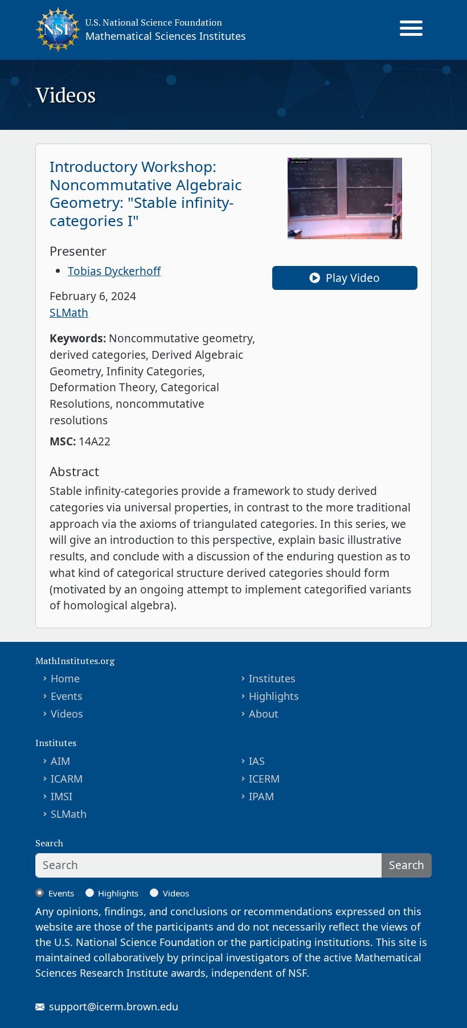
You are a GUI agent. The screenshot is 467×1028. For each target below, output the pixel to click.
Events (67, 696)
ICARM (67, 778)
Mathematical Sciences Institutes (165, 36)
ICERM (264, 778)
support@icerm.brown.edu (113, 1006)
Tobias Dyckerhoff (114, 270)
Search (406, 865)
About (263, 713)
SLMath (69, 312)
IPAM (261, 796)
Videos (67, 713)
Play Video (351, 277)
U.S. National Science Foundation (153, 22)
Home (65, 678)
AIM (60, 761)
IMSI (61, 796)
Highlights (274, 696)
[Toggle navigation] (411, 29)
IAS (257, 761)
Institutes (272, 678)
